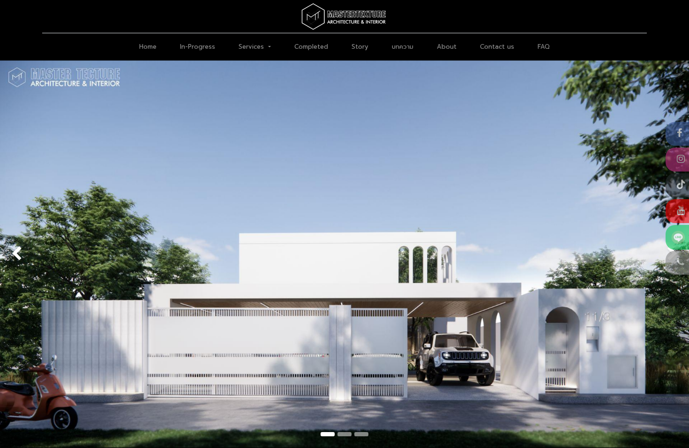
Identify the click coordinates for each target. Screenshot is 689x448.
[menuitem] (147, 47)
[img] (27, 254)
